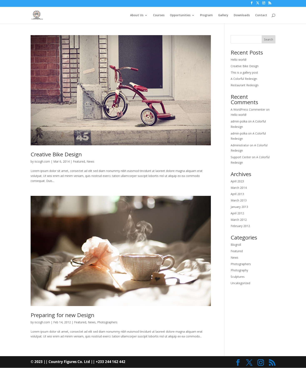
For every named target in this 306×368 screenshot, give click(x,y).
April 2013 (237, 194)
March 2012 (239, 220)
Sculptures (238, 277)
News (90, 161)
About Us (136, 15)
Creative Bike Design (56, 154)
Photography (239, 270)
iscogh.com (42, 161)
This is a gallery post (244, 72)
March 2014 (239, 188)
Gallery (223, 15)
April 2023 (237, 181)
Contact (261, 15)
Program (206, 15)
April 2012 (237, 213)
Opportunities (180, 15)
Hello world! (238, 60)
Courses (158, 15)
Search (268, 39)
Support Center (241, 157)
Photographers (107, 322)
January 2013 (239, 207)
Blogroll (236, 245)
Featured (79, 161)
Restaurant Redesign (245, 85)
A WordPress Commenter (248, 109)
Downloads (242, 15)
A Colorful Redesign (244, 79)
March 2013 (239, 200)
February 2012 (240, 226)
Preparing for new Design (62, 315)
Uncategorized (240, 283)
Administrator (240, 145)
